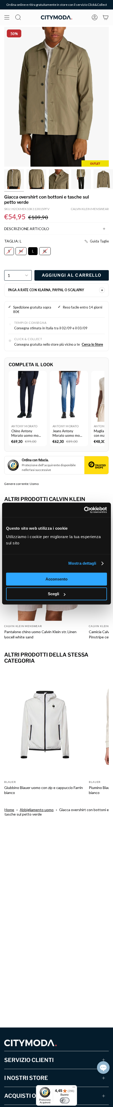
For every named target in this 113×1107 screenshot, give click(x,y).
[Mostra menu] (7, 17)
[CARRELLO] (105, 17)
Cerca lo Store (92, 344)
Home (9, 809)
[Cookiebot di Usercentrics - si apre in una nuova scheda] (84, 510)
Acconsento (56, 579)
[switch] (64, 1100)
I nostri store (26, 1078)
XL (45, 250)
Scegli (53, 594)
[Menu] (74, 1088)
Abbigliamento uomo (37, 809)
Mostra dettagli (82, 563)
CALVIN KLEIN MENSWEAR (90, 209)
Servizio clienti (29, 1060)
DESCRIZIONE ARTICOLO (26, 228)
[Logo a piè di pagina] (30, 1043)
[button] (96, 241)
